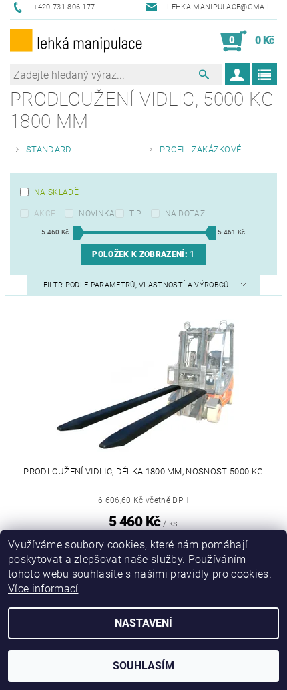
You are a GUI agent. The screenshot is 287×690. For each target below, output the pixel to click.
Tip (135, 213)
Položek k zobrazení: (143, 254)
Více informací (43, 588)
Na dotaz (185, 213)
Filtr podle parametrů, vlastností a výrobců (137, 285)
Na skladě (56, 192)
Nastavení (143, 623)
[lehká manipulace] (77, 41)
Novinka (97, 213)
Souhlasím (143, 665)
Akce (44, 213)
